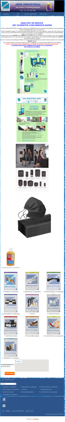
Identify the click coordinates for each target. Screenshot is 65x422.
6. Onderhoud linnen (46, 389)
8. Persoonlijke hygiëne (27, 392)
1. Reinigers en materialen (9, 387)
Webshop (6, 14)
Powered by (32, 419)
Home (8, 411)
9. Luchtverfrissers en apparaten (48, 392)
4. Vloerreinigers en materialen (10, 389)
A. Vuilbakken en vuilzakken (9, 394)
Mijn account (43, 14)
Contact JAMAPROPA (30, 14)
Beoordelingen (9, 373)
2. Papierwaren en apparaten (28, 387)
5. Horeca (24, 389)
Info (18, 14)
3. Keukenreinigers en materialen (48, 387)
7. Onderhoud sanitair (8, 392)
